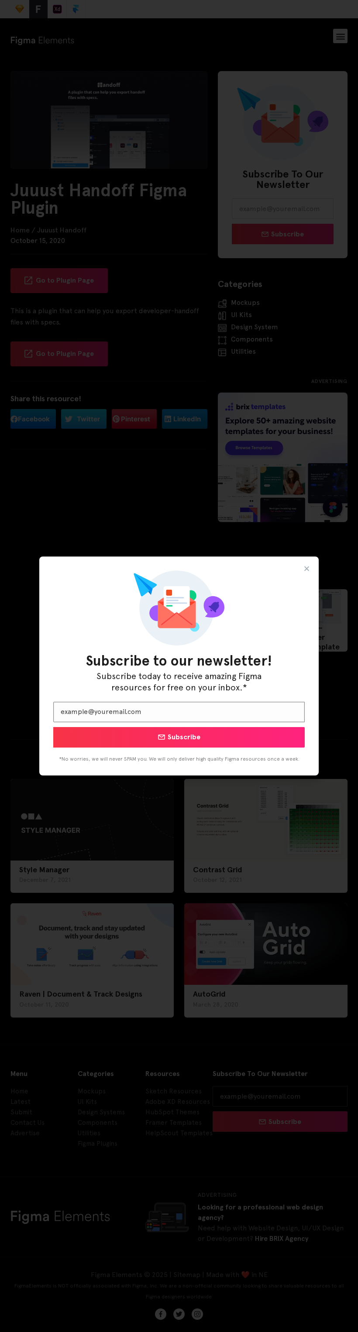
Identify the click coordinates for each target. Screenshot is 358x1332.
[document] (179, 666)
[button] (306, 568)
